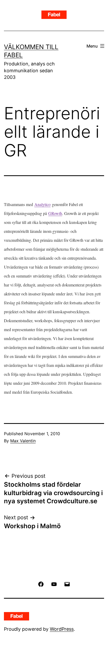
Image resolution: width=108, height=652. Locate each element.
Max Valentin (23, 440)
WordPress (62, 629)
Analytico (42, 204)
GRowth (55, 213)
